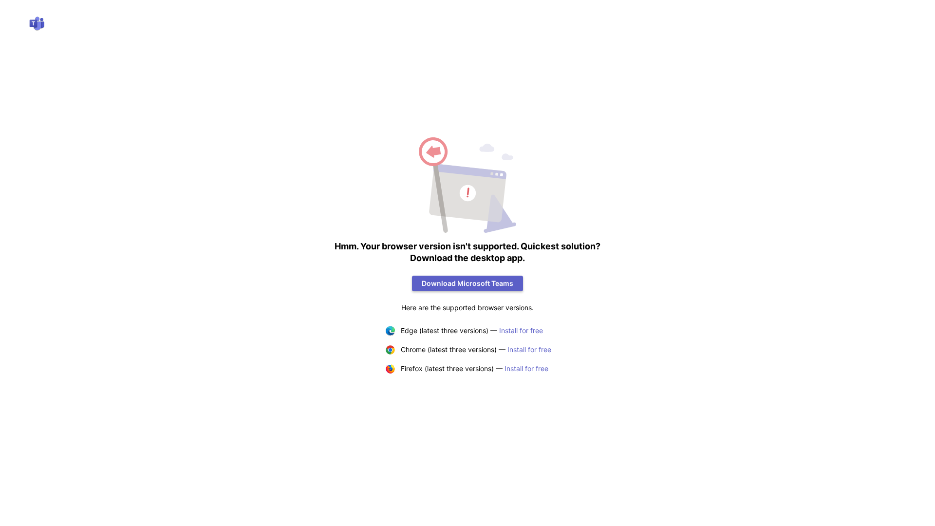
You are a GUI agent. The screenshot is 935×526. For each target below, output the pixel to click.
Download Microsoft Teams (467, 283)
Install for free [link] (521, 330)
